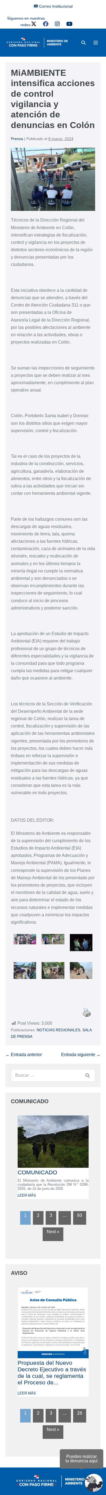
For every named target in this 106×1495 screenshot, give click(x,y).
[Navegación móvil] (96, 42)
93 (79, 1215)
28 (79, 1413)
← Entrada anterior (23, 1054)
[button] (83, 42)
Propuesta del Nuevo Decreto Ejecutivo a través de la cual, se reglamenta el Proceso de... (52, 1372)
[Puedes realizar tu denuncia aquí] (93, 1482)
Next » (53, 1231)
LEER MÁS (27, 1195)
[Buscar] (87, 1075)
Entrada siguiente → (81, 1054)
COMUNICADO (37, 1172)
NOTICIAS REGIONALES (58, 1030)
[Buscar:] (53, 1075)
